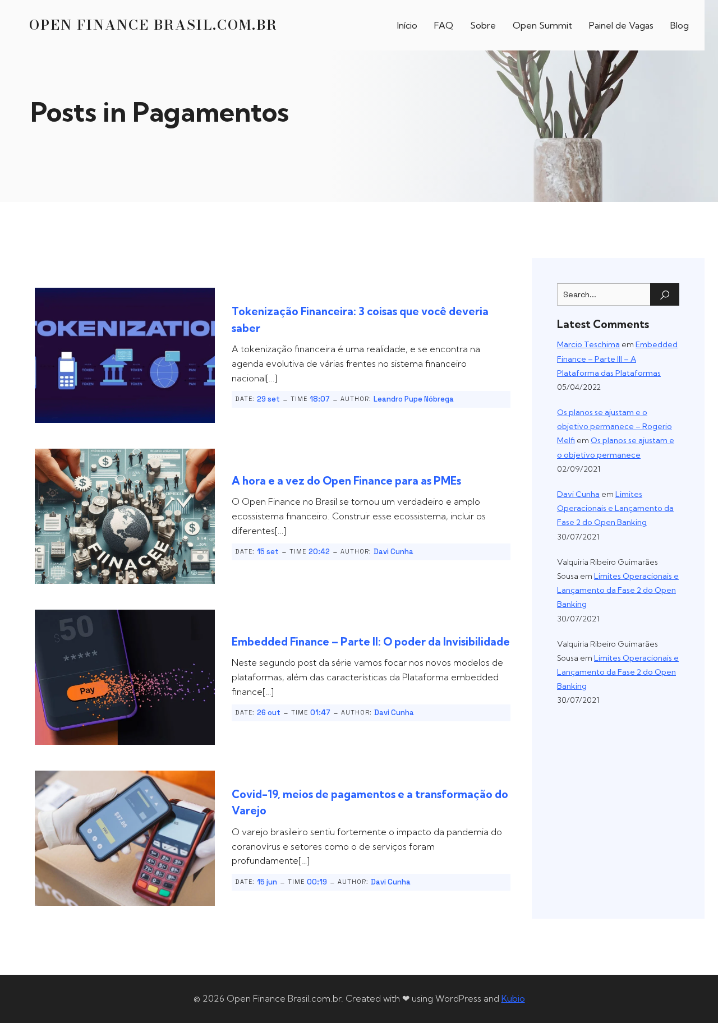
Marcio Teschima (588, 344)
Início (407, 25)
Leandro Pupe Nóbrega (414, 399)
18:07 (320, 399)
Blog (679, 25)
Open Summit (542, 25)
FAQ (443, 25)
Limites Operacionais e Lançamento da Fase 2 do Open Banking (615, 508)
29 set (268, 399)
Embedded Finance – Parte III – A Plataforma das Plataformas (617, 358)
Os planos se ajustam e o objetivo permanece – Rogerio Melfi (614, 426)
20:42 (319, 551)
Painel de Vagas (621, 25)
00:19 (317, 882)
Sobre (483, 25)
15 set (268, 551)
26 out (268, 712)
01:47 (320, 712)
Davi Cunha (393, 551)
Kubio (513, 998)
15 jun (267, 882)
